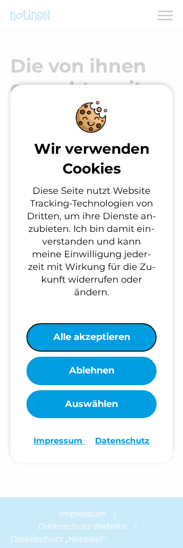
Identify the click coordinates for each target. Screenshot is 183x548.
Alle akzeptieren (91, 336)
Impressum (59, 441)
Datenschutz (122, 441)
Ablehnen (91, 370)
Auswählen (91, 403)
